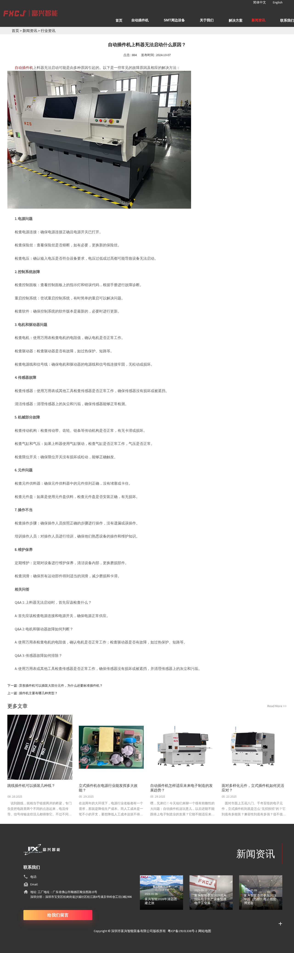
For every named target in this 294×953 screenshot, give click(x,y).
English (278, 2)
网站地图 (204, 931)
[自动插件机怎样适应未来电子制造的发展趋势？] (182, 747)
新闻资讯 (30, 30)
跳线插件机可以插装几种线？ (31, 785)
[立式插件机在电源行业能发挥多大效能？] (111, 747)
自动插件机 (24, 67)
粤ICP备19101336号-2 (182, 931)
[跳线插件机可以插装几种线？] (39, 747)
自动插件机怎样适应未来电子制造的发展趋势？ (181, 787)
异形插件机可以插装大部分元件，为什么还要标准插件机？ (61, 685)
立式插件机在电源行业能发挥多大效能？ (108, 787)
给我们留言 (58, 915)
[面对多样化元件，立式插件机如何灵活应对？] (254, 747)
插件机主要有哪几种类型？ (38, 693)
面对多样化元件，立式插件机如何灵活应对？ (253, 787)
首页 (15, 30)
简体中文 (259, 2)
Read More (277, 706)
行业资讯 (48, 30)
